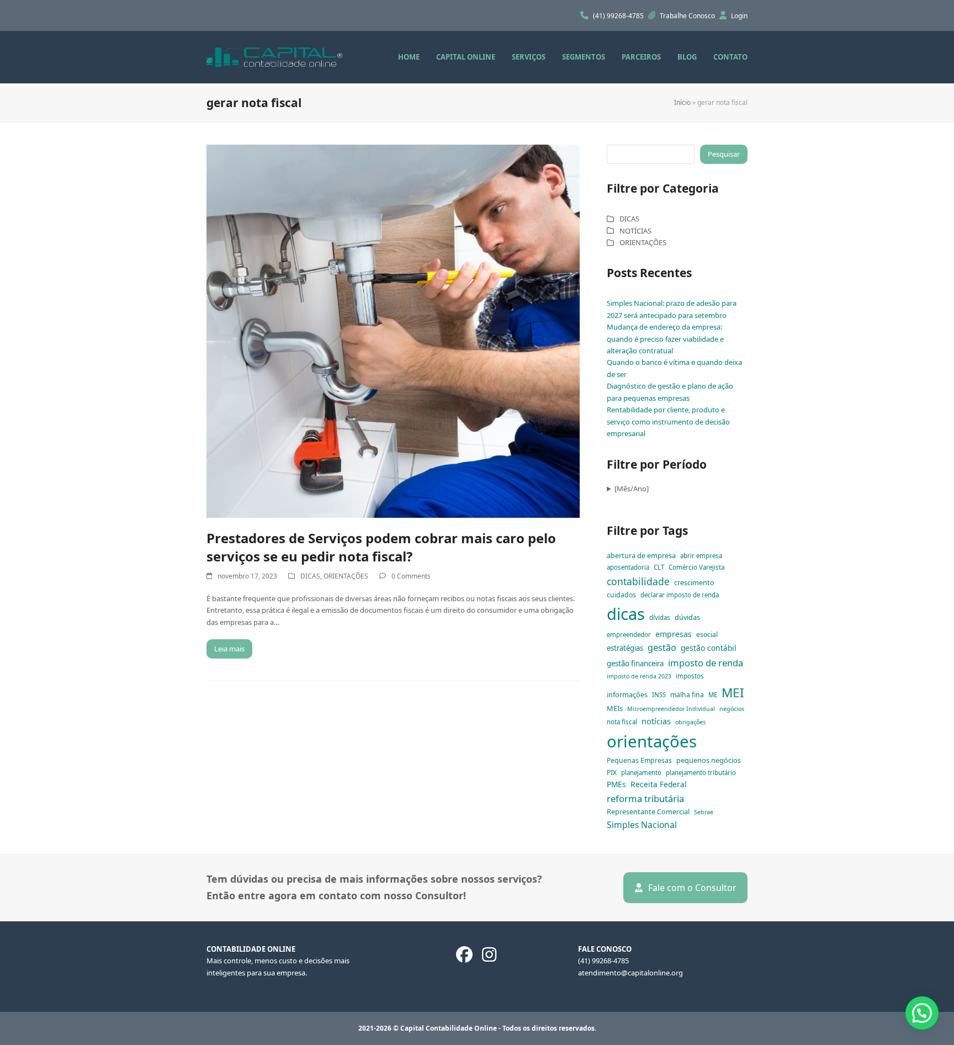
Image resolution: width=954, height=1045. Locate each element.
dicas (626, 614)
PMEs (616, 784)
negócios (731, 709)
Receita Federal (658, 784)
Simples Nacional (642, 825)
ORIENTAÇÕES (346, 576)
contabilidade (638, 581)
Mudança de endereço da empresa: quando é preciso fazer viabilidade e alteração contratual (665, 339)
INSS (659, 695)
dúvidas (687, 617)
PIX (612, 772)
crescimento (694, 582)
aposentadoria (628, 567)
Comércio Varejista (696, 567)
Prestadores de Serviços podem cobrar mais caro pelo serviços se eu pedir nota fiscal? (381, 547)
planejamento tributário (701, 772)
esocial (707, 634)
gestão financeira (635, 664)
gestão (662, 647)
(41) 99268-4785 (619, 15)
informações (627, 694)
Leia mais (229, 649)
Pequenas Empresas (639, 760)
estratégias (625, 648)
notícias (656, 720)
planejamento (641, 772)
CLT (659, 567)
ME (712, 695)
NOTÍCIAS (635, 231)
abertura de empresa (641, 555)
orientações (652, 741)
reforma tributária (645, 798)
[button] (922, 1013)
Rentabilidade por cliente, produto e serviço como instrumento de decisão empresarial (668, 421)
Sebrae (703, 812)
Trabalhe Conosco (688, 15)
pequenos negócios (708, 760)
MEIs (615, 708)
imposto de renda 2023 (639, 676)
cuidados (621, 595)
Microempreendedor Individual (671, 709)
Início (682, 102)
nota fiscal (622, 722)
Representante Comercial (648, 811)
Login (739, 15)
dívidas (659, 617)
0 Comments (411, 576)
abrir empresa (701, 555)
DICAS (310, 576)
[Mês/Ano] (631, 489)
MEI (733, 692)
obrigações (690, 722)
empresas (673, 634)
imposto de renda (705, 662)
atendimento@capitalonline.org (630, 973)
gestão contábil (708, 648)
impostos (690, 676)
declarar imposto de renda (679, 595)
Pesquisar (724, 154)
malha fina (687, 694)
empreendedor (629, 634)
